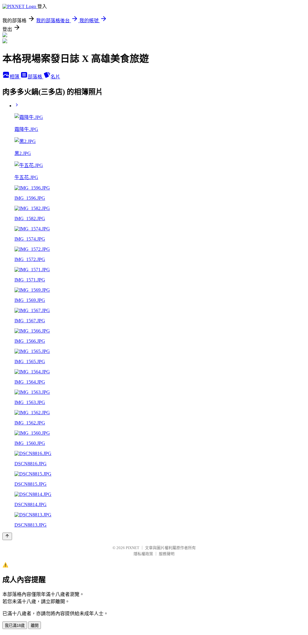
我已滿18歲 (15, 625)
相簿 (15, 76)
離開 (34, 625)
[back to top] (7, 536)
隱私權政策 (143, 553)
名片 (55, 76)
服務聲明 (166, 553)
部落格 (35, 76)
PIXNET (132, 547)
